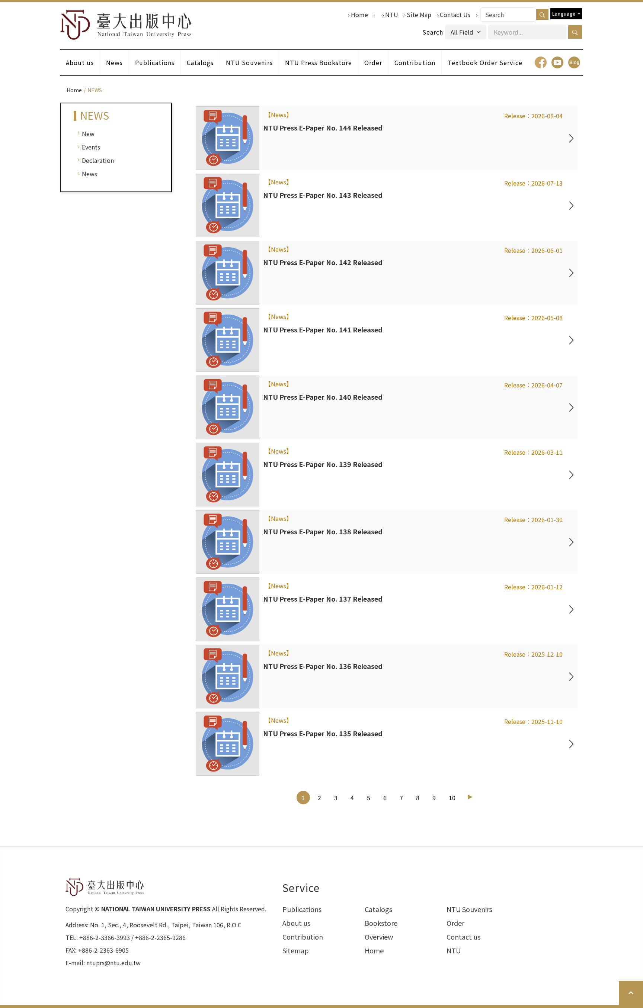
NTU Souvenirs (249, 62)
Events (91, 146)
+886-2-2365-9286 (160, 937)
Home (359, 14)
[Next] (470, 796)
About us (80, 62)
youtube (557, 62)
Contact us (463, 936)
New (88, 133)
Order (373, 62)
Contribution (414, 62)
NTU (391, 14)
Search (432, 32)
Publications (155, 62)
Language (564, 13)
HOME (126, 25)
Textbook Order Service (485, 62)
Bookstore (381, 923)
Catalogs (200, 62)
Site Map (419, 14)
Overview (379, 936)
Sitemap (295, 950)
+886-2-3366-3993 (104, 937)
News (114, 62)
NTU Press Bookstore (318, 62)
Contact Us (455, 14)
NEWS (94, 90)
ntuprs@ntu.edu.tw (113, 962)
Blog (574, 62)
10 (452, 797)
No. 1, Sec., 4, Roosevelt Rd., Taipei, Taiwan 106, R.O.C (165, 924)
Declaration (98, 160)
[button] (575, 32)
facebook (541, 62)
